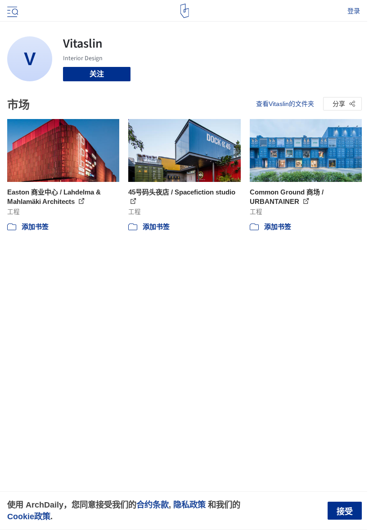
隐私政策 (189, 504)
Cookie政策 (28, 516)
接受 (345, 511)
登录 (353, 11)
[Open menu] (11, 10)
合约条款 (152, 504)
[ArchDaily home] (184, 11)
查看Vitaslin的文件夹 (285, 104)
